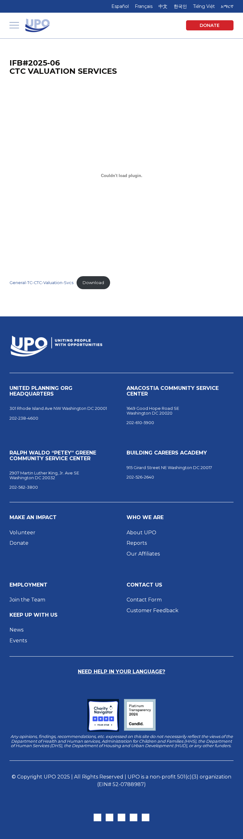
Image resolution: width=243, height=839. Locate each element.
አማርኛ (227, 6)
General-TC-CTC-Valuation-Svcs (41, 282)
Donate (210, 25)
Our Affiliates (144, 554)
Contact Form (144, 600)
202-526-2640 (140, 477)
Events (18, 641)
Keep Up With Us (33, 615)
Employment (28, 585)
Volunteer (22, 533)
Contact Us (144, 585)
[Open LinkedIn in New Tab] (133, 817)
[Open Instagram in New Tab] (109, 817)
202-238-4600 (23, 418)
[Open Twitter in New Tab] (97, 817)
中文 (163, 6)
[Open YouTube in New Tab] (145, 817)
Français (144, 6)
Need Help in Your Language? (121, 672)
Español (120, 6)
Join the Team (27, 600)
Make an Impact (33, 517)
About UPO (141, 533)
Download (93, 282)
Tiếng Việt (204, 6)
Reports (137, 543)
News (16, 630)
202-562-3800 (23, 487)
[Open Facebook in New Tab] (121, 817)
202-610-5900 (140, 422)
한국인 (180, 6)
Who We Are (145, 517)
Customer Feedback (152, 610)
